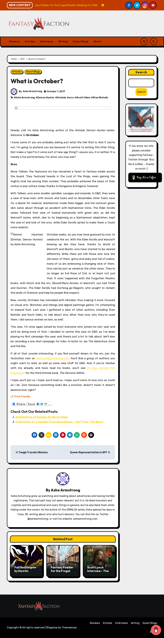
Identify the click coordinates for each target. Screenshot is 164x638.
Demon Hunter (45, 97)
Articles (30, 41)
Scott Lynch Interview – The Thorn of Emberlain (98, 573)
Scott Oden (83, 97)
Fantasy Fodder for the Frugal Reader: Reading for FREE (62, 573)
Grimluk (61, 97)
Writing (63, 41)
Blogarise (51, 627)
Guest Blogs (81, 41)
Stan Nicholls (100, 97)
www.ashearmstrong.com (52, 358)
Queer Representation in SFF (88, 452)
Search (141, 72)
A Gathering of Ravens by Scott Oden (42, 417)
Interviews (46, 41)
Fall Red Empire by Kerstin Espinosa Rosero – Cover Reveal (25, 573)
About (97, 41)
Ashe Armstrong (32, 91)
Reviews (14, 41)
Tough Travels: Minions (33, 452)
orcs (71, 97)
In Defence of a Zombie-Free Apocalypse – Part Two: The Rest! (59, 421)
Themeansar (69, 627)
